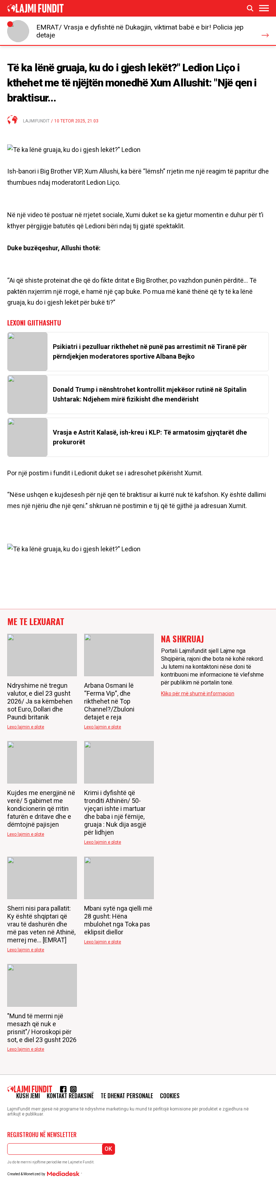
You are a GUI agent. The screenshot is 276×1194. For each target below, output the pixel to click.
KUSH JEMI (28, 1095)
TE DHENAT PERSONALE (127, 1095)
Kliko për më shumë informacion (197, 693)
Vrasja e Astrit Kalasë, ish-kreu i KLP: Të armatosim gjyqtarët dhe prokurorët (150, 437)
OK (108, 1148)
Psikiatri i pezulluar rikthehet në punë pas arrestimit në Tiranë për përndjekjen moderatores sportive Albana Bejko (150, 351)
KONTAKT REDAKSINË (70, 1095)
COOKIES (170, 1095)
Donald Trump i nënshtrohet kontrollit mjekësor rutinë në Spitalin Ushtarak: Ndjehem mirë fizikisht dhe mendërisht (150, 394)
